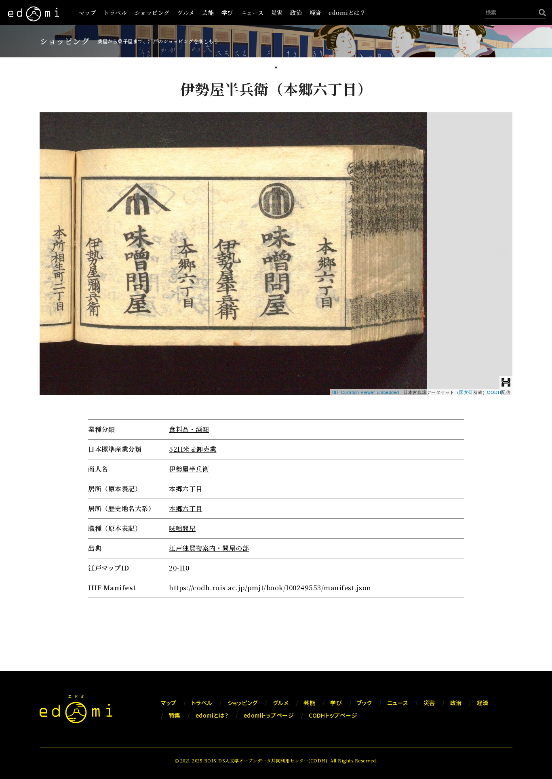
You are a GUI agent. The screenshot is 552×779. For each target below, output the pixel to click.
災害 (277, 12)
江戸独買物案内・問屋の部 (209, 548)
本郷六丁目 (185, 488)
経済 (315, 12)
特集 (175, 715)
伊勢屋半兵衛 (189, 469)
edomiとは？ (347, 12)
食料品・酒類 (189, 429)
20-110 (179, 568)
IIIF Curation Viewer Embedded (365, 392)
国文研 (466, 392)
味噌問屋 (182, 528)
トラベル (115, 12)
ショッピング (152, 12)
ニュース (251, 12)
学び (227, 12)
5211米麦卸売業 (193, 449)
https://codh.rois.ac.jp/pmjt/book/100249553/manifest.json (270, 587)
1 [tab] (276, 68)
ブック (364, 703)
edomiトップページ (269, 715)
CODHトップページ (333, 715)
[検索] (540, 12)
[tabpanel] (276, 339)
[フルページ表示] (49, 146)
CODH (494, 392)
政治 (296, 12)
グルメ (186, 12)
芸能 (208, 12)
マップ (87, 12)
